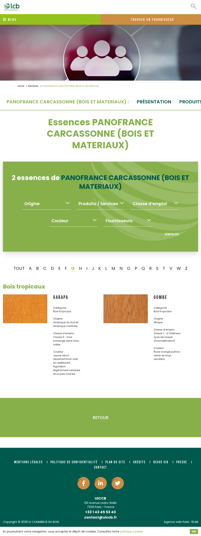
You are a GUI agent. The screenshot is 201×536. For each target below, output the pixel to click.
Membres (33, 86)
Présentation (154, 101)
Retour (100, 417)
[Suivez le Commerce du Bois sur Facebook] (83, 483)
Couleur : (59, 351)
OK (194, 531)
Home (21, 86)
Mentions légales (28, 462)
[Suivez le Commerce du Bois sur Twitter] (117, 483)
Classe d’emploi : (64, 333)
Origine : (58, 318)
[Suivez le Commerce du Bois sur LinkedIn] (100, 483)
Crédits (139, 462)
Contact (100, 467)
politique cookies (131, 531)
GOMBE (160, 297)
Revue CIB (160, 462)
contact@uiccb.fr (100, 517)
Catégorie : (60, 307)
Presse (181, 462)
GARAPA (60, 297)
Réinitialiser (172, 234)
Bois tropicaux (24, 286)
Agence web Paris (176, 522)
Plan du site (115, 462)
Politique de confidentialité (74, 462)
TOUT (19, 268)
